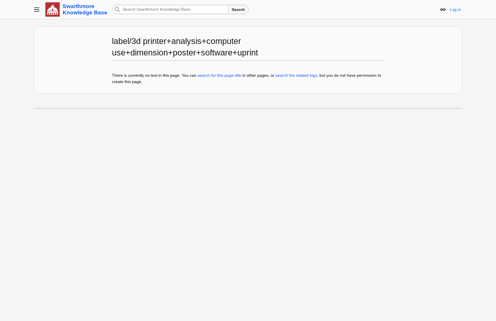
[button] (36, 9)
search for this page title (219, 75)
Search (238, 9)
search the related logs (296, 75)
